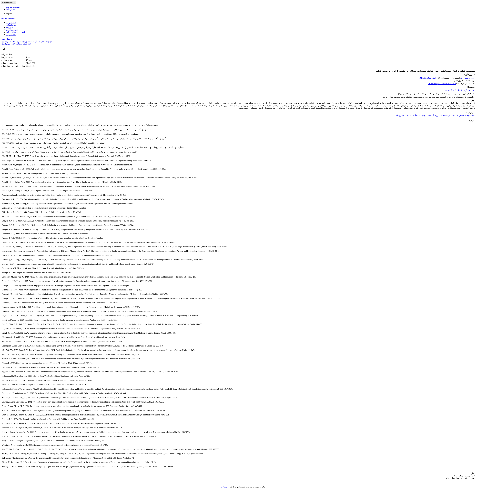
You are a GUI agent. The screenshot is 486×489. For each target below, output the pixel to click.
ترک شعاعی (445, 115)
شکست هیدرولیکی (403, 115)
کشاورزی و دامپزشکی (15, 32)
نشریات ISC (11, 34)
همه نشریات (11, 22)
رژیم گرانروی (433, 115)
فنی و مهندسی (12, 30)
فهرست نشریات (13, 7)
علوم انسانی (11, 25)
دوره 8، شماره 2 (467, 78)
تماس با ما (10, 9)
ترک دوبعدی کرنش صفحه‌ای (462, 115)
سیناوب (223, 487)
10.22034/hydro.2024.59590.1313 (442, 84)
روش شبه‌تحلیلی (419, 115)
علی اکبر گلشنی (453, 90)
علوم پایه (10, 27)
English (9, 14)
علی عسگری (468, 90)
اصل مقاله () (427, 78)
